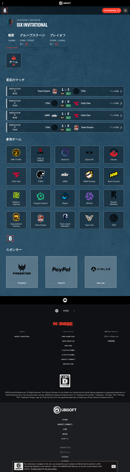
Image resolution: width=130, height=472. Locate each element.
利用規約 (65, 456)
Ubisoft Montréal (22, 336)
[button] (65, 91)
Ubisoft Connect (65, 424)
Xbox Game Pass (68, 336)
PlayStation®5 (68, 350)
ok (113, 466)
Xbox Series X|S (68, 341)
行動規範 (111, 341)
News (65, 434)
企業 (65, 429)
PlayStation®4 (68, 355)
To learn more (36, 469)
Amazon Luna (68, 364)
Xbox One (68, 346)
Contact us (65, 447)
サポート (65, 439)
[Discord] (65, 300)
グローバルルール (111, 336)
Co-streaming (110, 10)
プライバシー (65, 452)
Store (65, 420)
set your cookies (51, 469)
